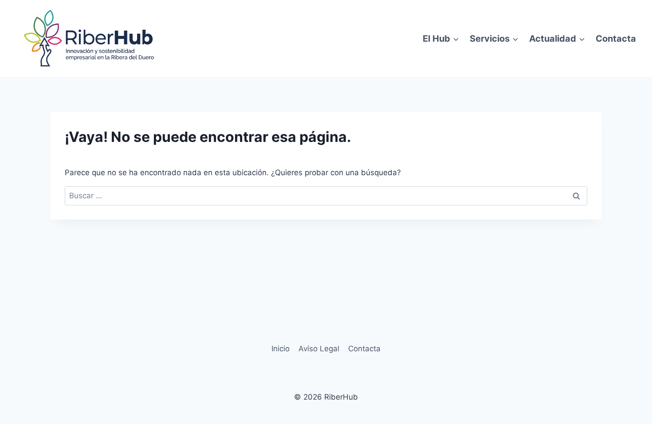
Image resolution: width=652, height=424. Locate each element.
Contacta (616, 38)
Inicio (280, 348)
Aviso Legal (319, 348)
